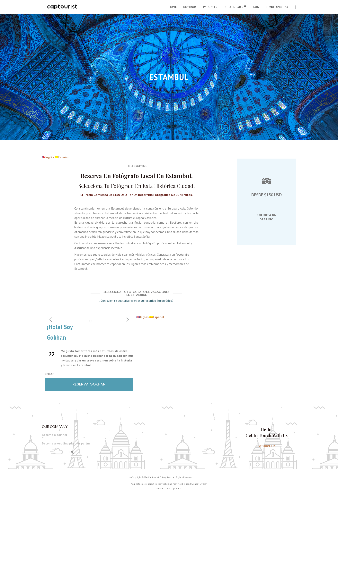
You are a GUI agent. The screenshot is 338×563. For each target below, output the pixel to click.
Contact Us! (266, 445)
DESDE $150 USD (266, 194)
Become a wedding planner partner (67, 443)
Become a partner (54, 435)
